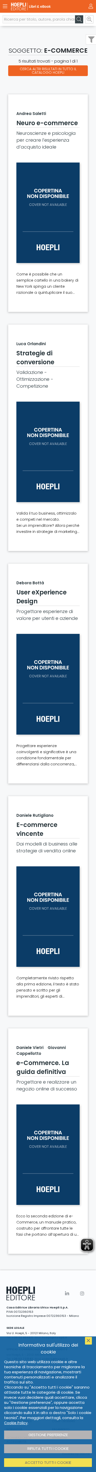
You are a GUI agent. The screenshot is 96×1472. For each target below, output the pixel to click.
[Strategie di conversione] (48, 452)
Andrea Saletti (31, 113)
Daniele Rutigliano (35, 815)
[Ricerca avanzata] (89, 19)
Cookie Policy (16, 1422)
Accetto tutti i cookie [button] (48, 1462)
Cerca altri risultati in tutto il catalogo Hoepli (48, 70)
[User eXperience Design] (48, 684)
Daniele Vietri (30, 1047)
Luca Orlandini (31, 343)
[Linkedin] (67, 1293)
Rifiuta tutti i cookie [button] (48, 1448)
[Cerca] (79, 19)
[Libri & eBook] (39, 6)
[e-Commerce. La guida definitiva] (48, 1154)
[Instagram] (82, 1293)
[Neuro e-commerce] (48, 213)
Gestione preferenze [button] (48, 1434)
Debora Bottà (30, 583)
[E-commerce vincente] (48, 916)
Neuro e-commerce (47, 123)
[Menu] (5, 6)
